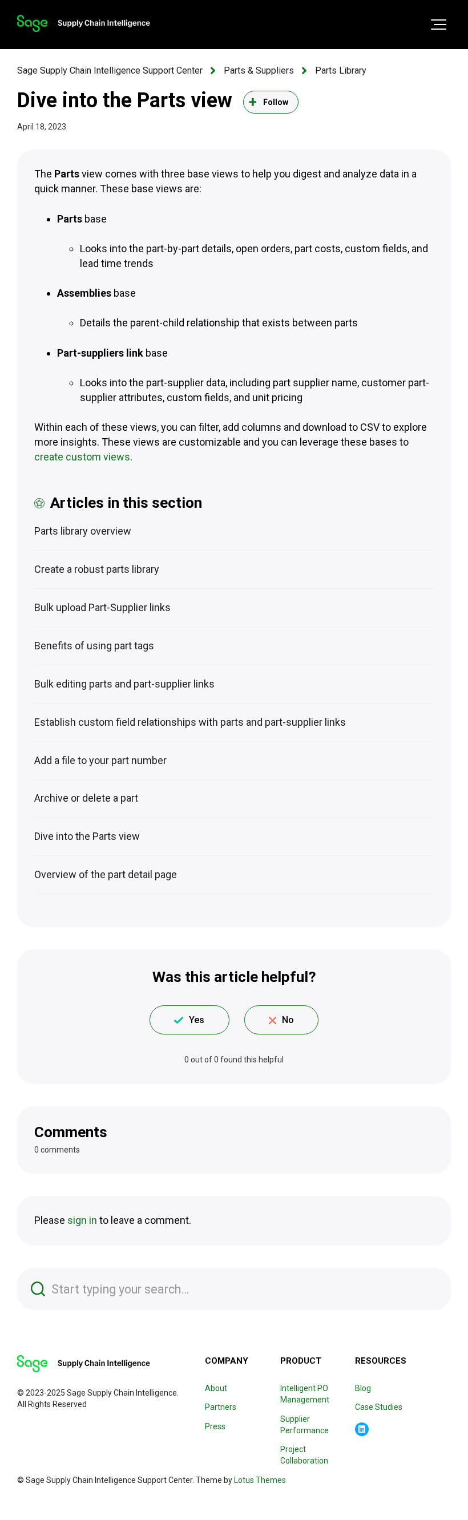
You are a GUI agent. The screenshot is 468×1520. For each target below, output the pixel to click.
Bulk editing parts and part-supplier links (124, 684)
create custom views (82, 457)
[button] (438, 24)
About (216, 1388)
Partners (220, 1407)
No (288, 1019)
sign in (82, 1220)
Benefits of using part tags (94, 646)
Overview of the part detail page (105, 874)
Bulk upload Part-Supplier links (102, 607)
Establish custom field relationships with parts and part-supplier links (190, 722)
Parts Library (340, 70)
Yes (196, 1019)
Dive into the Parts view (87, 836)
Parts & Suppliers (259, 70)
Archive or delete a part (86, 798)
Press (215, 1426)
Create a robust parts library (96, 569)
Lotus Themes (260, 1480)
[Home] (83, 23)
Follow (276, 102)
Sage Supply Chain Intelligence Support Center (110, 70)
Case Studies (378, 1407)
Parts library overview (82, 531)
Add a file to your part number (100, 760)
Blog (363, 1388)
